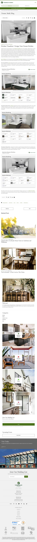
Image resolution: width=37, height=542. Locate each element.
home (14, 202)
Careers (18, 511)
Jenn (2, 59)
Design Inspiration (5, 202)
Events (2, 239)
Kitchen (18, 202)
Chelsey (4, 59)
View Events (18, 435)
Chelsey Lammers (10, 239)
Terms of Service (18, 518)
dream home (10, 202)
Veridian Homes (26, 202)
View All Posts (5, 17)
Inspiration (2, 44)
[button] (26, 17)
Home (2, 10)
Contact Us (18, 509)
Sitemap (18, 514)
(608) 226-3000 (18, 492)
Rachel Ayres (10, 270)
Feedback (18, 512)
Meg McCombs (12, 304)
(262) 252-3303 (18, 498)
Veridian (21, 202)
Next (30, 208)
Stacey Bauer (10, 44)
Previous (7, 208)
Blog (4, 10)
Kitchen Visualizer (18, 48)
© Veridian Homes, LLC (18, 507)
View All (3, 315)
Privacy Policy (18, 516)
